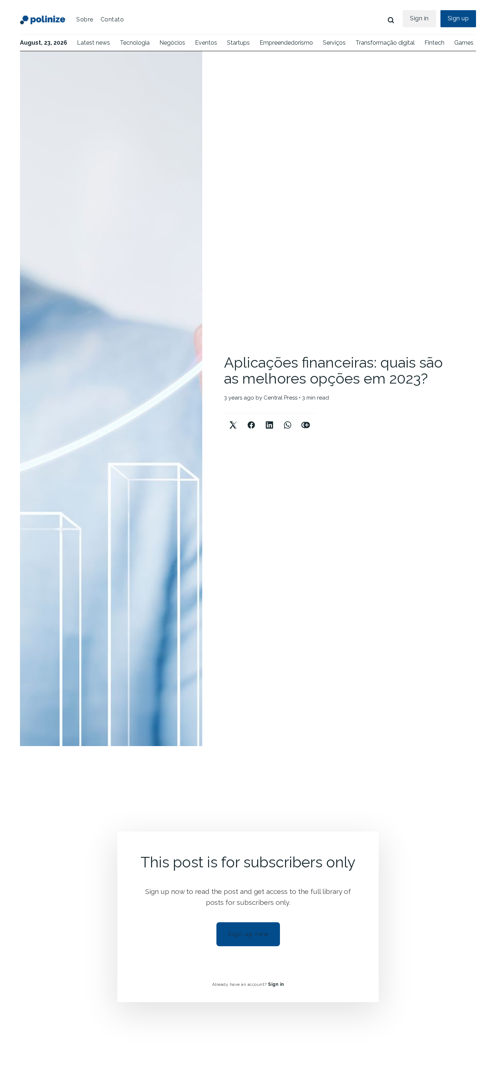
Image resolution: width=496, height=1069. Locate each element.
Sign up (458, 18)
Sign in (419, 18)
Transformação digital (385, 42)
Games (463, 42)
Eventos (206, 42)
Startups (238, 42)
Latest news (93, 42)
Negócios (172, 42)
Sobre (84, 19)
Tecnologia (135, 42)
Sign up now (248, 934)
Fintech (434, 42)
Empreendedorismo (286, 42)
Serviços (334, 42)
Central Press (280, 397)
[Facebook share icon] (251, 419)
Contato (112, 19)
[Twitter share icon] (233, 419)
